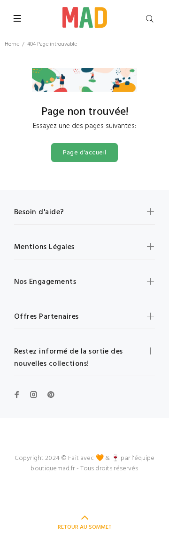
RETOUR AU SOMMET (85, 527)
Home (12, 44)
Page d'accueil (85, 152)
